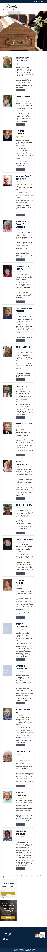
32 (40, 875)
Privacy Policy (17, 950)
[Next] (43, 875)
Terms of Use (24, 950)
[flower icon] (4, 939)
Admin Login (30, 950)
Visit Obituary (20, 90)
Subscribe (8, 894)
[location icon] (7, 939)
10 (31, 875)
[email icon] (10, 939)
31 (37, 875)
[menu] (44, 6)
